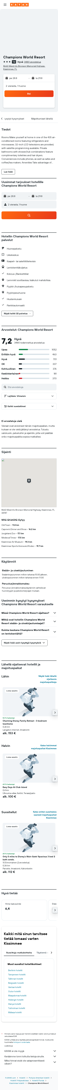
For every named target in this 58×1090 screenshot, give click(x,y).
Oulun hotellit (14, 991)
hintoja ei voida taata (21, 1042)
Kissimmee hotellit (16, 1083)
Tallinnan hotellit (15, 978)
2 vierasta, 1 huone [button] (16, 85)
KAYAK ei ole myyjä (14, 1050)
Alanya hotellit (14, 1004)
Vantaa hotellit (14, 987)
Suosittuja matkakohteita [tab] (19, 952)
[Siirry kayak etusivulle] (19, 4)
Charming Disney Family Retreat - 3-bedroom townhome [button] (25, 722)
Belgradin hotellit (16, 983)
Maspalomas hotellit (17, 995)
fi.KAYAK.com (10, 1078)
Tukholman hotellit (16, 1008)
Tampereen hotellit (17, 974)
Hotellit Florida (38, 1080)
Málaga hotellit (15, 1012)
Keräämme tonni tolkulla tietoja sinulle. (24, 1056)
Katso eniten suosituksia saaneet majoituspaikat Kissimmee (45, 814)
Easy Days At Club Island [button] (15, 787)
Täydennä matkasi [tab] (46, 952)
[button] (5, 4)
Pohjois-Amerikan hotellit (39, 1078)
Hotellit (22, 1078)
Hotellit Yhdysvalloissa (19, 1080)
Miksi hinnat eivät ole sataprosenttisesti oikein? (24, 1062)
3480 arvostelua (32, 61)
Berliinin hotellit (15, 970)
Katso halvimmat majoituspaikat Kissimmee (44, 747)
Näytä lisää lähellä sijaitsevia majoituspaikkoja (48, 679)
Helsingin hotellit (15, 999)
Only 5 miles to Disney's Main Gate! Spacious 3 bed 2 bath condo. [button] (29, 858)
